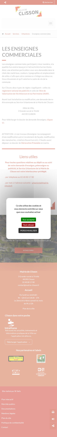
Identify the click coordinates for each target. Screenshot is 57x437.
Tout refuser (28, 224)
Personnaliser (28, 230)
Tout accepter (28, 219)
